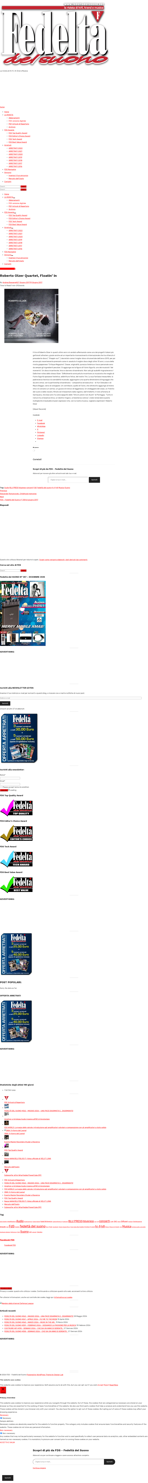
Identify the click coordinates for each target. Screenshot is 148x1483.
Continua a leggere (39, 1468)
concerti (29, 488)
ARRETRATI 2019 (15, 157)
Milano (107, 1227)
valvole (34, 1232)
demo (119, 1221)
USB (30, 1232)
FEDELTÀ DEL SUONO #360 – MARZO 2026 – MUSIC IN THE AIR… (29, 1322)
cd (98, 1221)
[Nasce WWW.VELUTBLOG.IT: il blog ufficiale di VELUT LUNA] (6, 1156)
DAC (115, 1221)
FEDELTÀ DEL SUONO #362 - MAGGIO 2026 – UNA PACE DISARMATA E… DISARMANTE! (38, 1111)
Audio (6, 488)
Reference (14, 1232)
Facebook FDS (7, 1240)
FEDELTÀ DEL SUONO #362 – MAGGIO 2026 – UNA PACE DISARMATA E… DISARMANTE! (38, 1316)
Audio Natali (36, 1221)
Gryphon (87, 1227)
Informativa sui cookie (63, 1297)
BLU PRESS (14, 488)
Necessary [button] (4, 1415)
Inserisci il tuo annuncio (18, 176)
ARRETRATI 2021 (15, 151)
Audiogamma (28, 1221)
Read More (114, 1385)
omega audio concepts (139, 1227)
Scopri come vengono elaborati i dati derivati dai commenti (63, 560)
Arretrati (7, 145)
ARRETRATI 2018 (15, 160)
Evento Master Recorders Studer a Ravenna (22, 1142)
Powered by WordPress (36, 1375)
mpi (121, 1227)
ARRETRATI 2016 (15, 166)
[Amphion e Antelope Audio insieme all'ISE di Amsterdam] (6, 1116)
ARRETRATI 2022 (16, 148)
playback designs (5, 1232)
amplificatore (11, 1221)
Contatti (7, 182)
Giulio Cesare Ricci (64, 1227)
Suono (67, 488)
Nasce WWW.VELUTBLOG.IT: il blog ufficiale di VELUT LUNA (27, 1159)
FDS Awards (9, 130)
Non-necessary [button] (6, 1430)
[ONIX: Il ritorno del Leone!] (15, 1131)
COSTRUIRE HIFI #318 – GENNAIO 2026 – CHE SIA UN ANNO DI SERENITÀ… (33, 1328)
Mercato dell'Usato (11, 1167)
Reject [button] (106, 1385)
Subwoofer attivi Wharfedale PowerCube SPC (22, 1175)
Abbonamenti (14, 118)
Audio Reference (46, 1221)
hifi (57, 488)
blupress (22, 488)
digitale (130, 1221)
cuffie (111, 1221)
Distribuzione (137, 1221)
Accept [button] (100, 1385)
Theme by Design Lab (54, 1375)
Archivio (12, 127)
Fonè (50, 1227)
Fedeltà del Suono (7, 269)
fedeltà (17, 1227)
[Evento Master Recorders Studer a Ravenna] (6, 1139)
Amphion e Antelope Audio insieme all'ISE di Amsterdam (27, 1119)
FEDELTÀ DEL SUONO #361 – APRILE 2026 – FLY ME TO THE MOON (30, 1319)
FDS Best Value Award (18, 142)
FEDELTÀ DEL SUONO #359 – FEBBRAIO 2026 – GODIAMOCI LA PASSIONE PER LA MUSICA (40, 1325)
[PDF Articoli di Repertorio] (6, 1099)
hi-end (92, 1227)
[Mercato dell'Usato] (6, 1164)
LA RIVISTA (8, 115)
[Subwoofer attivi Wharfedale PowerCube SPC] (6, 1172)
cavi (95, 1221)
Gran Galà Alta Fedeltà (77, 1227)
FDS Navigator (10, 169)
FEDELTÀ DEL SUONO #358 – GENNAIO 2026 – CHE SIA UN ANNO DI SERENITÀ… (36, 1331)
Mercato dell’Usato (16, 179)
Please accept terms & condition (15, 787)
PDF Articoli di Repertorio (19, 124)
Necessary (7, 1418)
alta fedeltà (3, 1221)
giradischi (55, 1227)
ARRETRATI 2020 (16, 154)
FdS (35, 488)
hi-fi (53, 488)
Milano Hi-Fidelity (114, 1227)
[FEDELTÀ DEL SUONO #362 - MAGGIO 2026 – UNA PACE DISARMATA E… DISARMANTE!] (6, 1108)
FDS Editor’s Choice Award (19, 136)
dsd (7, 1227)
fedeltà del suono (44, 488)
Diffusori (124, 1221)
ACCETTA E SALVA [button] (7, 1442)
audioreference (57, 1221)
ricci (18, 1232)
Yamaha (39, 1232)
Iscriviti (94, 480)
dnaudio (3, 1227)
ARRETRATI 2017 (15, 163)
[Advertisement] (74, 89)
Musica (61, 488)
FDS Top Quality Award (18, 133)
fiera (47, 1227)
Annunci (7, 172)
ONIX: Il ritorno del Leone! (14, 1134)
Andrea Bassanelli (10, 282)
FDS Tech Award (15, 139)
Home (6, 112)
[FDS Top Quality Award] (6, 1147)
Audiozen (65, 1221)
